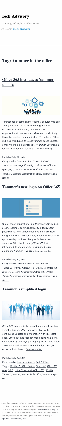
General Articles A (26, 361)
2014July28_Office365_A (22, 366)
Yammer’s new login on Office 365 (31, 186)
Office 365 (41, 165)
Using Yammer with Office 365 (29, 169)
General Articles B (26, 263)
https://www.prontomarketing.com (14, 418)
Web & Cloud (42, 161)
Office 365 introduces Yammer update (28, 81)
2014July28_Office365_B (22, 267)
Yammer (16, 173)
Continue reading (44, 148)
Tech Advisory (15, 16)
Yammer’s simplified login (24, 289)
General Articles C (26, 161)
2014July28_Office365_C (22, 165)
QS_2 (10, 169)
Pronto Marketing (21, 28)
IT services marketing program (47, 409)
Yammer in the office (31, 173)
